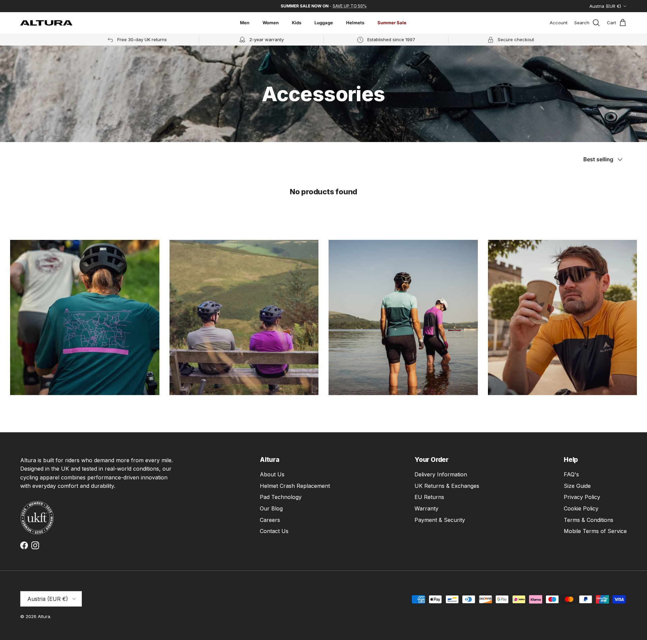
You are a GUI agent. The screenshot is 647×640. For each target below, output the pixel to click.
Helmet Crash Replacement (295, 485)
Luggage (323, 22)
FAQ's (571, 474)
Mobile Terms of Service (595, 531)
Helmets (355, 22)
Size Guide (577, 485)
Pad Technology (281, 497)
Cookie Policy (581, 508)
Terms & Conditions (588, 520)
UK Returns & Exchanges (446, 485)
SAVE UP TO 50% (350, 5)
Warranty (426, 508)
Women (271, 22)
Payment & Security (439, 520)
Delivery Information (440, 474)
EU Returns (429, 497)
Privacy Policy (582, 497)
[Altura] (46, 23)
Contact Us (274, 531)
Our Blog (271, 508)
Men (244, 22)
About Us (272, 474)
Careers (270, 520)
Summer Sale (391, 22)
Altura (44, 616)
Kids (296, 22)
